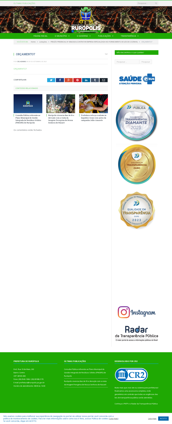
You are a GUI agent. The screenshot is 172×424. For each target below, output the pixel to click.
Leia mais (113, 418)
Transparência (128, 36)
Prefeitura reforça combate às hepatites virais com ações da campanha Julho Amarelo (93, 117)
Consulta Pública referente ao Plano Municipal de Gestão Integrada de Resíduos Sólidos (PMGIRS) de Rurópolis (73, 3)
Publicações (104, 36)
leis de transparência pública (126, 397)
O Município (61, 36)
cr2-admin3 (21, 61)
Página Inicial (40, 36)
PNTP (126, 403)
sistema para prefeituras (147, 387)
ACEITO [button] (163, 418)
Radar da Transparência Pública (144, 403)
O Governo (82, 36)
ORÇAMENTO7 (20, 68)
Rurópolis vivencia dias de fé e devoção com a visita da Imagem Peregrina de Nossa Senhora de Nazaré (61, 119)
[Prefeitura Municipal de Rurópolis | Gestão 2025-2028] (86, 18)
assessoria (133, 391)
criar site (131, 387)
